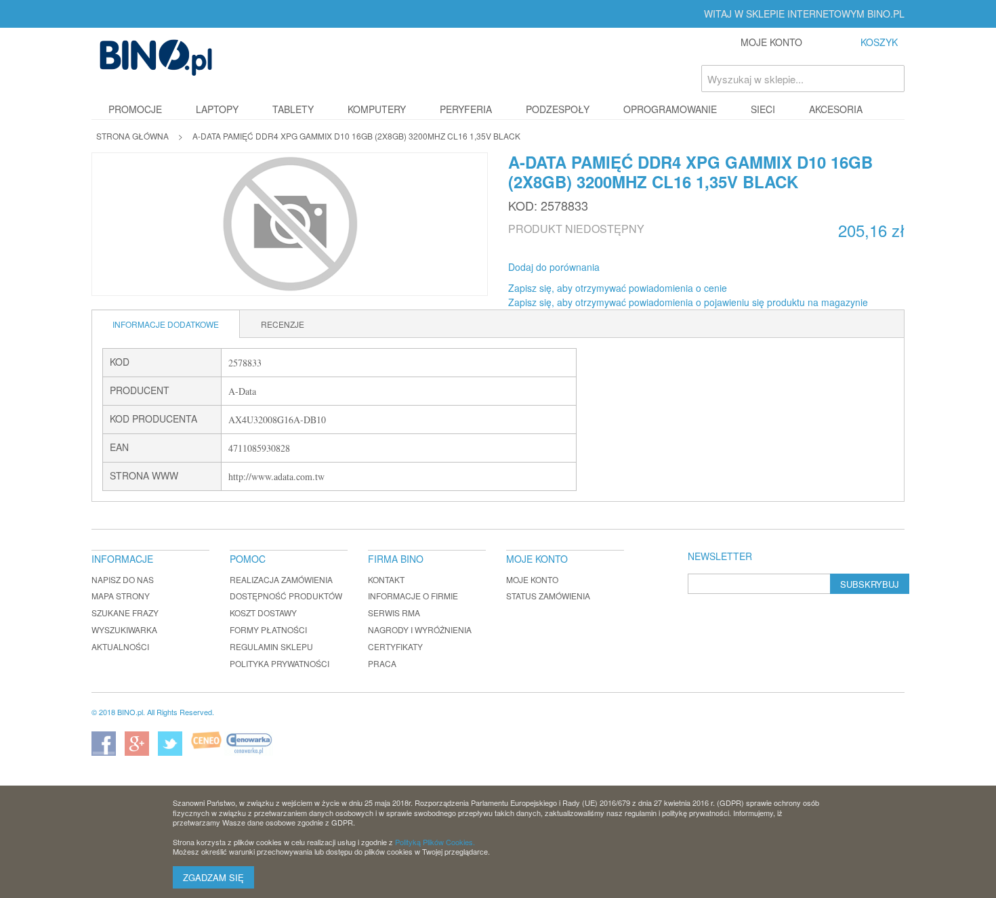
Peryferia (466, 109)
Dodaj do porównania (554, 267)
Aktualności (120, 646)
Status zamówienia (548, 595)
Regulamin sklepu (271, 646)
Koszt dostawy (263, 612)
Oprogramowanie (670, 109)
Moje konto (532, 579)
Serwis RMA (394, 612)
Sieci (763, 109)
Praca (382, 663)
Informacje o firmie (413, 595)
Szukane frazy (125, 612)
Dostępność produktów (286, 595)
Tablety (293, 109)
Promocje (135, 109)
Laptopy (217, 109)
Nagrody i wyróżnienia (420, 629)
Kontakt (386, 579)
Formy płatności (268, 629)
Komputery (377, 109)
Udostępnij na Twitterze (655, 267)
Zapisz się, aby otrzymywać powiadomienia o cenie (617, 288)
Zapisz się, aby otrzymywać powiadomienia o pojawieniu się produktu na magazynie (688, 302)
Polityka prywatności (279, 663)
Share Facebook (628, 267)
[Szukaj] (891, 78)
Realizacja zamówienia (281, 579)
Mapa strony (120, 595)
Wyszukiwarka (124, 629)
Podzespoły (557, 109)
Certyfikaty (395, 646)
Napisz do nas (122, 579)
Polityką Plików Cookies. (435, 841)
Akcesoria (836, 109)
